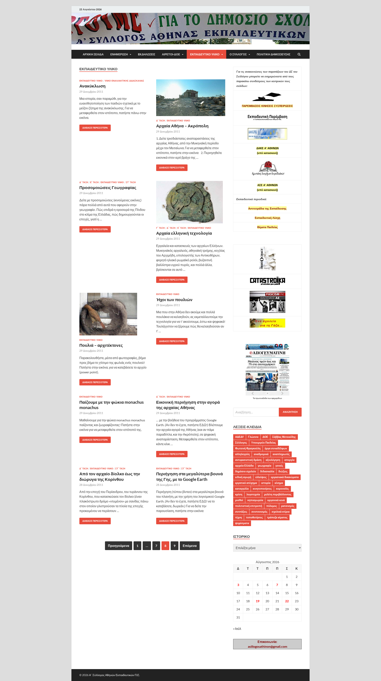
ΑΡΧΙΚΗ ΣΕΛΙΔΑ (93, 54)
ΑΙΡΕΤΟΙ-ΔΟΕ (171, 54)
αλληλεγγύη (242, 454)
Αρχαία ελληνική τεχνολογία (184, 233)
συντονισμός (259, 511)
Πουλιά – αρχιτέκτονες (101, 345)
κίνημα (279, 482)
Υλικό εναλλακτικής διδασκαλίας (124, 80)
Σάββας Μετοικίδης (284, 436)
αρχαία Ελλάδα (244, 465)
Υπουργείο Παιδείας (263, 442)
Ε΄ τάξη (94, 182)
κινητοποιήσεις (262, 488)
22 (287, 601)
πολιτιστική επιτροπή (248, 505)
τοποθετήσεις (254, 517)
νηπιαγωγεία (255, 500)
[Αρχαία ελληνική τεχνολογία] (190, 204)
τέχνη (238, 517)
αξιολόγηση (273, 459)
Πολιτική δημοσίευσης (273, 54)
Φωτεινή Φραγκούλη (248, 448)
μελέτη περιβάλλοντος (278, 494)
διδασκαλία (267, 471)
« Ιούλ (237, 628)
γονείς (279, 465)
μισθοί (239, 500)
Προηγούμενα (118, 545)
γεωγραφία (264, 465)
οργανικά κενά (276, 500)
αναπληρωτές (281, 454)
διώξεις (283, 471)
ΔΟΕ (265, 436)
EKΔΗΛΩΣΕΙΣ (146, 54)
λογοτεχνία (253, 494)
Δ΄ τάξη (160, 120)
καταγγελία (242, 488)
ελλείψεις (261, 477)
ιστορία (265, 482)
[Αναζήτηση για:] (267, 412)
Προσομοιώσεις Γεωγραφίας (107, 187)
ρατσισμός (287, 505)
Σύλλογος (241, 442)
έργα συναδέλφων (276, 448)
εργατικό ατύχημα (246, 482)
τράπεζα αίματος (277, 517)
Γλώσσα (253, 436)
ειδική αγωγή (243, 477)
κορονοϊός (282, 488)
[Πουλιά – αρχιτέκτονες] (113, 315)
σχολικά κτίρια (281, 511)
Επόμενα (190, 545)
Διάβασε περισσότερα (93, 127)
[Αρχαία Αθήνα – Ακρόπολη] (190, 99)
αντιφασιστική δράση (248, 459)
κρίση (238, 494)
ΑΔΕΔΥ (239, 436)
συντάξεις (241, 511)
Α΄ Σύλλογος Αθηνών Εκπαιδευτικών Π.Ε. (114, 675)
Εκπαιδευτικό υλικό (204, 54)
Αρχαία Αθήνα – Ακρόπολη (182, 125)
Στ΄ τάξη (131, 182)
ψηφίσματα (242, 523)
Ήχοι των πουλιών (174, 299)
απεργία (289, 459)
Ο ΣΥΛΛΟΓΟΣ (238, 54)
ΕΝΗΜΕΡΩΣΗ (119, 54)
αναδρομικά (261, 454)
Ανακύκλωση (92, 85)
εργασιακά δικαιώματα (285, 477)
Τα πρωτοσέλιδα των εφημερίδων (267, 398)
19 (257, 601)
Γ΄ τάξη (160, 228)
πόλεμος (271, 505)
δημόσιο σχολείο (245, 471)
